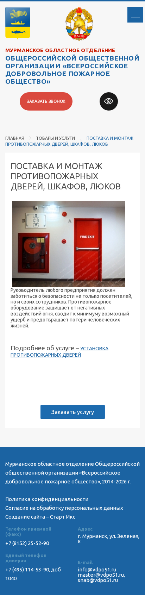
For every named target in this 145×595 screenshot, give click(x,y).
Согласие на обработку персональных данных (64, 508)
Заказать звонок (46, 101)
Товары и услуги (55, 138)
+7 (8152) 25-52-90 (27, 543)
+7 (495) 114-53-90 (27, 569)
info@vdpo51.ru (97, 569)
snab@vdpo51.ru (98, 580)
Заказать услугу (72, 412)
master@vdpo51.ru (101, 575)
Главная (14, 138)
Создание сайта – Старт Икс (40, 517)
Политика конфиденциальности (46, 499)
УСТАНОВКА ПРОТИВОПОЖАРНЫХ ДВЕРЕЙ (59, 352)
